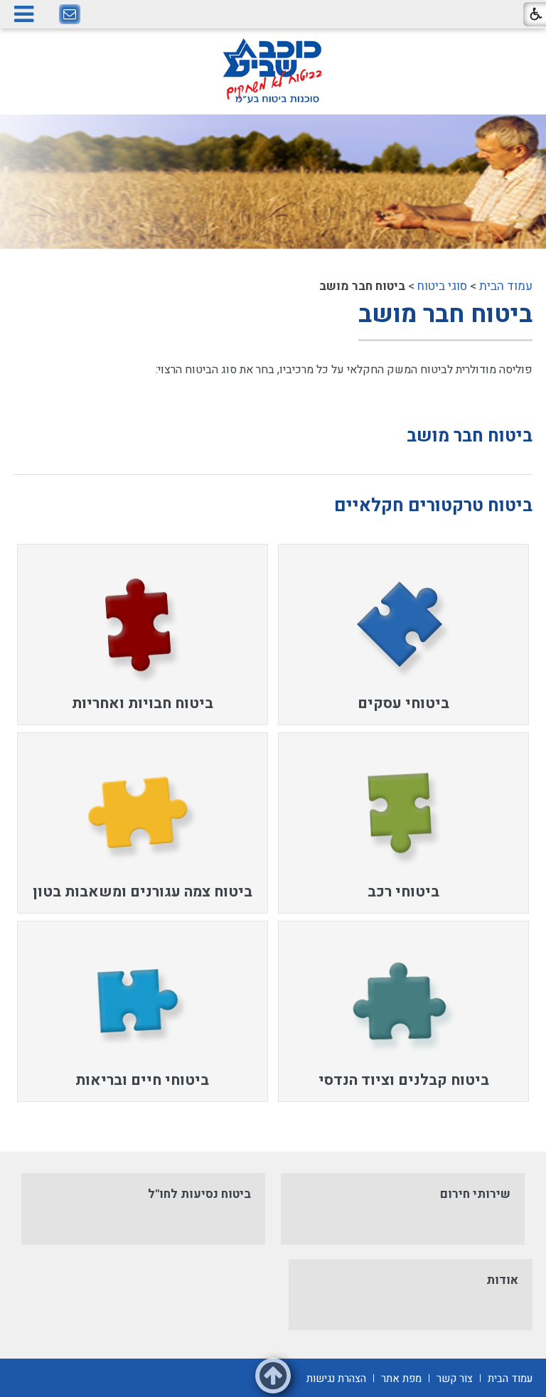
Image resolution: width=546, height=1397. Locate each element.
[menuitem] (403, 634)
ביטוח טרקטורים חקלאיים (433, 506)
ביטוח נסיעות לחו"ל (199, 1194)
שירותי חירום (475, 1194)
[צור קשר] (69, 15)
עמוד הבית (505, 286)
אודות (502, 1280)
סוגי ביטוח (442, 286)
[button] (23, 14)
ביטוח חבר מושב (445, 314)
